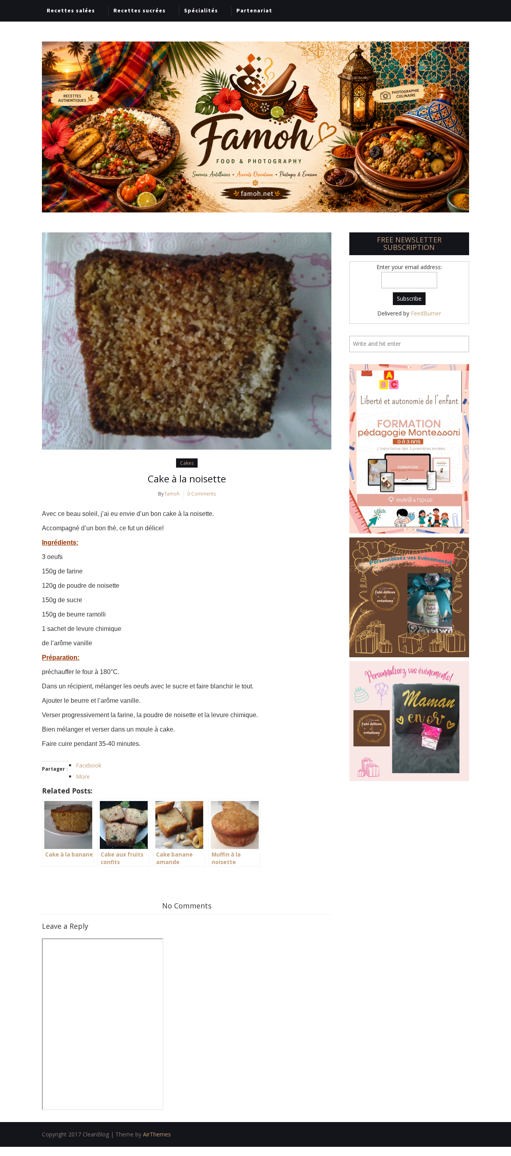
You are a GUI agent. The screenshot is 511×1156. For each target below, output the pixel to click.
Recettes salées (71, 10)
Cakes (187, 463)
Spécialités (201, 10)
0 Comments (201, 493)
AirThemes (157, 1134)
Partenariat (254, 10)
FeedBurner (426, 313)
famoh (172, 493)
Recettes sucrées (139, 10)
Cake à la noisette (187, 478)
